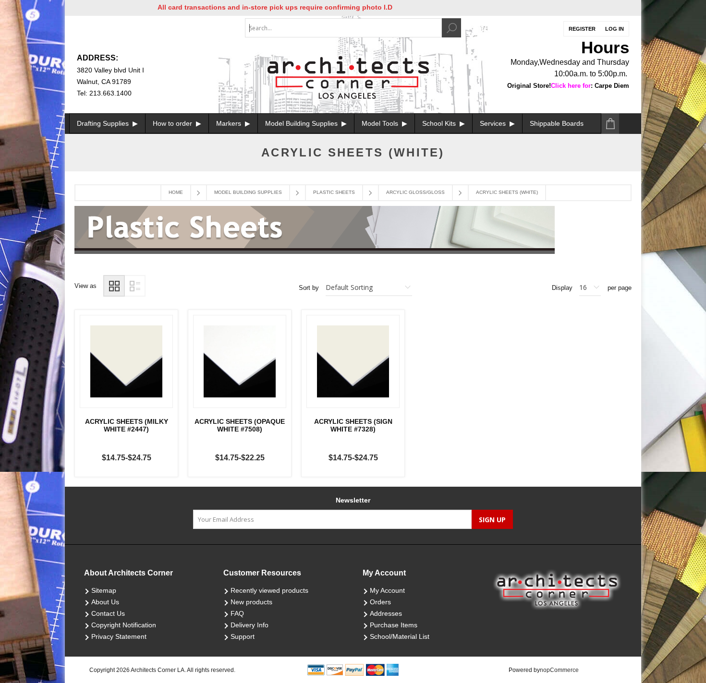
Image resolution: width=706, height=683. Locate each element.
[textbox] (343, 27)
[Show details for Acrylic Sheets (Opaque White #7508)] (240, 361)
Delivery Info (249, 625)
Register (582, 29)
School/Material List (399, 636)
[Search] (451, 27)
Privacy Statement (118, 636)
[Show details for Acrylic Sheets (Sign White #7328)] (353, 361)
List (135, 286)
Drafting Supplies (104, 123)
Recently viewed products (269, 590)
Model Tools (381, 123)
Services (494, 123)
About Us (105, 602)
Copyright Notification (123, 625)
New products (251, 602)
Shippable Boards (557, 123)
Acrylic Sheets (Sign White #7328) (353, 425)
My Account (387, 590)
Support (243, 636)
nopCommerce (559, 670)
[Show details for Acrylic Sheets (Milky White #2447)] (126, 361)
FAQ (237, 613)
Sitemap (103, 590)
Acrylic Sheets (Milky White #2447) (126, 425)
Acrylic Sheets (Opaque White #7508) (240, 425)
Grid (114, 286)
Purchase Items (393, 625)
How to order (173, 123)
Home (176, 192)
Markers (229, 123)
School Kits (440, 123)
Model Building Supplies (302, 123)
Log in (614, 29)
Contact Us (108, 613)
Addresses (386, 613)
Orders (380, 602)
